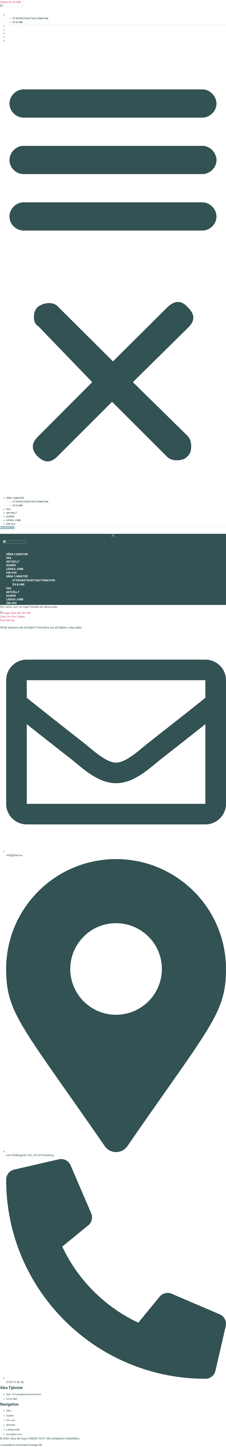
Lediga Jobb (13, 37)
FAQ (8, 26)
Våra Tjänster (14, 14)
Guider (10, 33)
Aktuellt (10, 29)
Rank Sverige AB (32, 1445)
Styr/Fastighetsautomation (30, 18)
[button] (113, 269)
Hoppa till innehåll (10, 1)
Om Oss (10, 40)
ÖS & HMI (17, 22)
